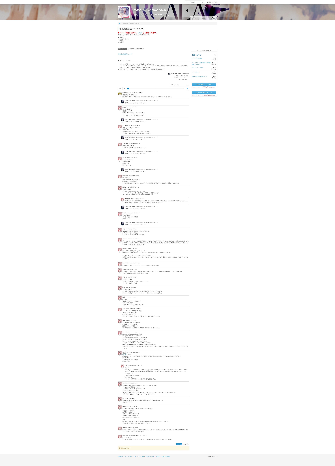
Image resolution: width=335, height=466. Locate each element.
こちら (140, 32)
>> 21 (156, 119)
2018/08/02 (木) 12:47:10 (131, 320)
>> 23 (156, 137)
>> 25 (156, 151)
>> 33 (156, 222)
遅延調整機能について (126, 54)
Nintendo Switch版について (199, 76)
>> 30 (143, 198)
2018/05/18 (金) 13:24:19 (131, 229)
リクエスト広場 (160, 456)
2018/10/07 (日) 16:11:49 (132, 406)
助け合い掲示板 (150, 456)
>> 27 (156, 169)
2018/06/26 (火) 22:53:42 (134, 263)
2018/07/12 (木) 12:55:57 (131, 277)
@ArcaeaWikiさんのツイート (204, 92)
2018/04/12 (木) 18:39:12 (132, 157)
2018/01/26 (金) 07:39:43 (149, 100)
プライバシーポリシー (130, 456)
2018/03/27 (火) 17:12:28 (134, 125)
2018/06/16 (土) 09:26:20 (131, 248)
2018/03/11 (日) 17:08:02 (149, 119)
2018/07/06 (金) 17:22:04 (131, 269)
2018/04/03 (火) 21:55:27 (149, 151)
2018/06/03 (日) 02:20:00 (133, 239)
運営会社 (167, 456)
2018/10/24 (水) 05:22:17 (134, 435)
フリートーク (196, 72)
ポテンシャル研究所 (197, 67)
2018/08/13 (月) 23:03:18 (134, 352)
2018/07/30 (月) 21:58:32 (135, 308)
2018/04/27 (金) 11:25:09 (149, 206)
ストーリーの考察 (197, 58)
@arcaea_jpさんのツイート (204, 84)
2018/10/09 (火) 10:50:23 (133, 427)
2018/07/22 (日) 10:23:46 (131, 297)
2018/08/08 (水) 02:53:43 (135, 332)
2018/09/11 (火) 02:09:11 (130, 398)
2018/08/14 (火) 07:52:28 (131, 383)
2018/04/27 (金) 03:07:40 (133, 187)
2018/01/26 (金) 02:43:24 (137, 92)
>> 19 (156, 100)
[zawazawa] (124, 2)
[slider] (128, 89)
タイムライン (186, 444)
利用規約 (120, 456)
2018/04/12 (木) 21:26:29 (149, 169)
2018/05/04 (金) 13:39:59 (149, 222)
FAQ (143, 456)
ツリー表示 (179, 444)
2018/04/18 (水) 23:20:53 (134, 175)
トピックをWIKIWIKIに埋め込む (203, 50)
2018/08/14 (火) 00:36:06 (133, 365)
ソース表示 (181, 79)
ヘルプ (139, 456)
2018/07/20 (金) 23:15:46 (131, 287)
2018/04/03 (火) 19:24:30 (134, 143)
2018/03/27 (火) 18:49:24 (149, 137)
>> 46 (140, 365)
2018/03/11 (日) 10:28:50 (132, 107)
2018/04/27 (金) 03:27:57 (136, 198)
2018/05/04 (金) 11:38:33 (134, 213)
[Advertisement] (204, 37)
